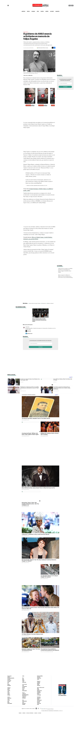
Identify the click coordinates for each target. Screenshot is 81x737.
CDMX (38, 11)
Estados (8, 692)
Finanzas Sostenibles (40, 675)
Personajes (38, 701)
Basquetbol (38, 691)
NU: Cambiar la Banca (62, 695)
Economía (8, 679)
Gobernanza (24, 703)
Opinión (8, 693)
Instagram (71, 5)
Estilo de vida (24, 682)
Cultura (23, 675)
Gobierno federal (50, 303)
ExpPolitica (36, 708)
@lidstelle (30, 75)
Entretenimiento (24, 686)
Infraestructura (24, 695)
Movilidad (23, 704)
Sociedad (52, 11)
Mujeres (8, 684)
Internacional (9, 680)
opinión (46, 11)
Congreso (8, 690)
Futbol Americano (39, 690)
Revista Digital (39, 694)
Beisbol (38, 689)
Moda (8, 701)
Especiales (38, 685)
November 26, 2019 (43, 185)
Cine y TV (23, 688)
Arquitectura (24, 696)
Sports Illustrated (40, 687)
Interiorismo (24, 698)
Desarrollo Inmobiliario (25, 694)
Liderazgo (38, 683)
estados (42, 11)
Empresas (8, 677)
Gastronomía (39, 698)
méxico (28, 11)
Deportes (23, 687)
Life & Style (24, 684)
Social (23, 702)
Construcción (24, 693)
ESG (7, 683)
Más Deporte (39, 692)
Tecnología (8, 681)
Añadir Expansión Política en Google (43, 47)
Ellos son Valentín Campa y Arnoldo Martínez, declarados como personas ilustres (39, 320)
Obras (8, 682)
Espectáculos (9, 698)
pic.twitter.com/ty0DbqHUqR (35, 183)
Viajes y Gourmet (9, 703)
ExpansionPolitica (41, 708)
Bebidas (38, 699)
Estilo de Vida (39, 703)
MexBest (39, 697)
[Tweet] (52, 48)
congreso (33, 11)
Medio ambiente (24, 701)
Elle (23, 678)
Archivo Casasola (49, 72)
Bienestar (38, 702)
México (8, 689)
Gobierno (8, 688)
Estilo (23, 685)
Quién (8, 697)
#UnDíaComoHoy (29, 173)
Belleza (8, 702)
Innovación (38, 677)
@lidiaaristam (29, 333)
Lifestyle (38, 693)
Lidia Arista (27, 326)
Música (23, 689)
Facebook (73, 5)
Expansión (9, 676)
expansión (57, 11)
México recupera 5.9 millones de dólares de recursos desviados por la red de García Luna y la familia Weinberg (65, 276)
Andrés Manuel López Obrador (35, 303)
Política (8, 687)
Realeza (8, 699)
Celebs (23, 681)
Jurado (38, 704)
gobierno (23, 11)
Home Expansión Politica (10, 678)
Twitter (69, 5)
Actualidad (38, 682)
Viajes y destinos (39, 700)
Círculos (8, 700)
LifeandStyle (9, 685)
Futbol (38, 688)
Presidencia (44, 303)
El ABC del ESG (39, 678)
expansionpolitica (38, 708)
